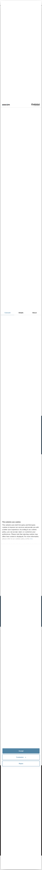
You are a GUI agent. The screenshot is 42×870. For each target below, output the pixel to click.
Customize (20, 757)
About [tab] (34, 312)
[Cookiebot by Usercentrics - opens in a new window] (31, 105)
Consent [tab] (7, 312)
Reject (21, 763)
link (31, 539)
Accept (21, 751)
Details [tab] (21, 312)
